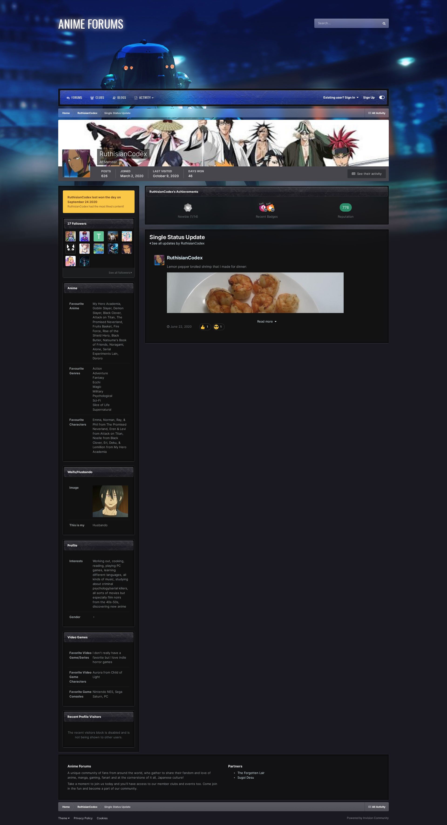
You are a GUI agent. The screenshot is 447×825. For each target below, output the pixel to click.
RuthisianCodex (185, 258)
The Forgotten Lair (250, 773)
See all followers (120, 272)
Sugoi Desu (245, 777)
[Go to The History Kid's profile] (99, 236)
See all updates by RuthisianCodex (178, 243)
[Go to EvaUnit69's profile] (70, 236)
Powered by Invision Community (368, 818)
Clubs (99, 97)
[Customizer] (382, 97)
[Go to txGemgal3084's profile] (113, 249)
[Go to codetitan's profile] (113, 236)
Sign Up (369, 97)
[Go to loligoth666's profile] (84, 249)
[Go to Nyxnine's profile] (70, 249)
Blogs (121, 97)
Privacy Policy (83, 818)
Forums (76, 97)
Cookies (102, 818)
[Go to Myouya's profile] (70, 261)
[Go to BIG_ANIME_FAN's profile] (84, 236)
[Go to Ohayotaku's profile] (127, 249)
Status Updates (363, 23)
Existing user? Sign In (339, 97)
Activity (145, 97)
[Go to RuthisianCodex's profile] (159, 260)
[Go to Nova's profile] (127, 236)
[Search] (384, 23)
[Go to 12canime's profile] (84, 261)
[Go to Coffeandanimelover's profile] (99, 249)
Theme (63, 818)
